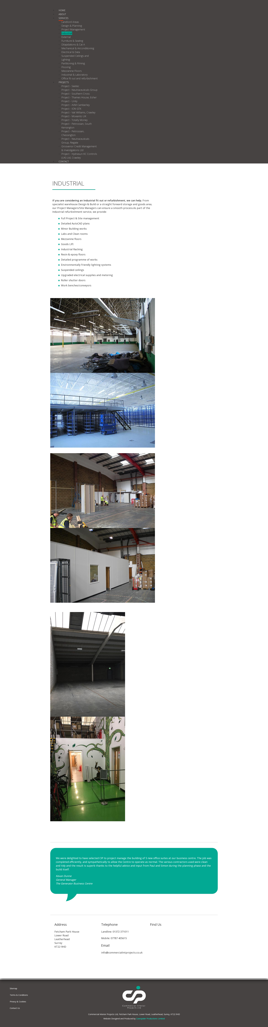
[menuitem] (62, 10)
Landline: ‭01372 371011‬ (115, 931)
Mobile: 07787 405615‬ (114, 938)
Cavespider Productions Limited (150, 1018)
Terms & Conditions (19, 995)
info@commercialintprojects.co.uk (122, 952)
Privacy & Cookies (18, 1001)
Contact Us (15, 1008)
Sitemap (13, 988)
